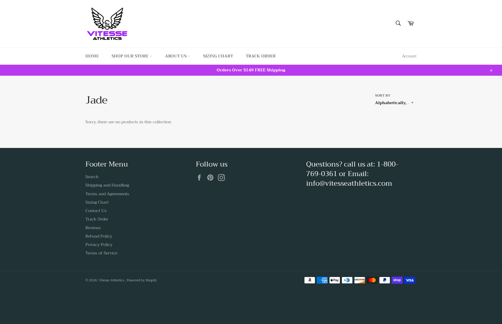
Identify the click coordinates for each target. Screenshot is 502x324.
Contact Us (96, 210)
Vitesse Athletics (112, 280)
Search (91, 176)
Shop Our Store (131, 56)
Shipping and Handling (107, 185)
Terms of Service (101, 252)
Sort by (382, 95)
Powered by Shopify (142, 280)
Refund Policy (98, 236)
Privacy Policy (98, 244)
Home (92, 56)
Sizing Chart (218, 56)
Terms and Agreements (107, 193)
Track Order (261, 56)
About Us (176, 56)
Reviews (93, 227)
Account (409, 56)
